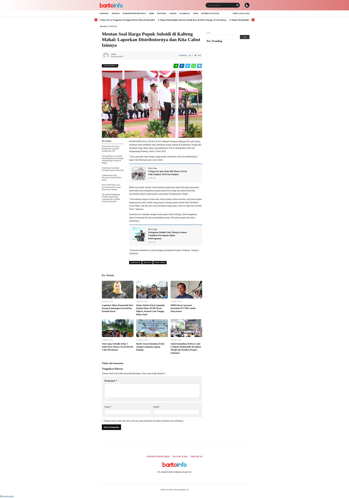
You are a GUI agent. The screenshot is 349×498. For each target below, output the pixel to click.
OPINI (195, 13)
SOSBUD (172, 13)
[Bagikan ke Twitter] (188, 66)
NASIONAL (104, 13)
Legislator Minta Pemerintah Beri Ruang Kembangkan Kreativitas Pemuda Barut (117, 308)
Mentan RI (147, 262)
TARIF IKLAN (196, 457)
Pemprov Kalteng (210, 13)
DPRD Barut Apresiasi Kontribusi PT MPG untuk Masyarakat (183, 308)
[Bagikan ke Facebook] (182, 66)
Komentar (111, 380)
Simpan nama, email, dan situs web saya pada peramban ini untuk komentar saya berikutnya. (144, 421)
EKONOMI (161, 13)
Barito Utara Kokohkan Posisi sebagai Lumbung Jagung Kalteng (150, 347)
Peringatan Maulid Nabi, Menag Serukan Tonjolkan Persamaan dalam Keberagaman (167, 235)
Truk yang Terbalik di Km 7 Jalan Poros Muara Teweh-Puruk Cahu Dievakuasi (117, 347)
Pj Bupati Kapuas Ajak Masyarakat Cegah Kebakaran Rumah (111, 177)
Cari (208, 33)
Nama (108, 407)
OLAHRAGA (185, 13)
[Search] (237, 5)
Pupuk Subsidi (160, 262)
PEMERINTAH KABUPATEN (134, 13)
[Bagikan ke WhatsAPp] (194, 66)
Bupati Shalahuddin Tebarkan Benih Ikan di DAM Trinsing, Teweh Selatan (170, 20)
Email (156, 407)
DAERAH (115, 13)
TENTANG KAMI (179, 457)
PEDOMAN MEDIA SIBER (158, 457)
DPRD (151, 13)
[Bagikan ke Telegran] (199, 66)
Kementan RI (135, 262)
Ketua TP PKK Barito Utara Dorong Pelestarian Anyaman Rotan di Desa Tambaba (111, 187)
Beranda (103, 26)
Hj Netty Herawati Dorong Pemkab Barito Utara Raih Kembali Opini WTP (110, 148)
